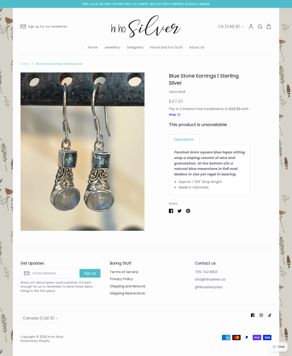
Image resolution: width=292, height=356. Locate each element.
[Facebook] (252, 315)
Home (93, 47)
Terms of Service (124, 271)
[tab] (184, 139)
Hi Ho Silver (55, 337)
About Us (196, 47)
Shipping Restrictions (127, 293)
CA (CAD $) (229, 26)
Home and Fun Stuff (166, 47)
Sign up (90, 273)
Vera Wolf (177, 91)
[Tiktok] (269, 315)
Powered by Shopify (35, 341)
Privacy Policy (121, 279)
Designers (135, 47)
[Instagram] (261, 315)
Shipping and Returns (127, 286)
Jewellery (112, 47)
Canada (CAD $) (39, 318)
